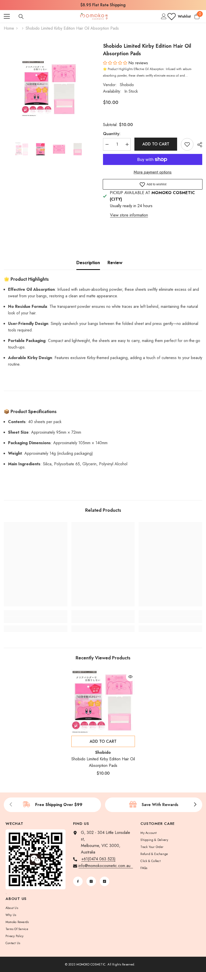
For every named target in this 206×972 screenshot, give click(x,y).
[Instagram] (91, 881)
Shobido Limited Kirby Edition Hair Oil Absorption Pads (103, 762)
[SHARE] (197, 145)
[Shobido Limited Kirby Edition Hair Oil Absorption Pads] (103, 701)
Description (88, 262)
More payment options (153, 172)
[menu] (7, 16)
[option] (103, 5)
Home (9, 28)
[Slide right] (195, 805)
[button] (115, 63)
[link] (35, 619)
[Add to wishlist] (187, 144)
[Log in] (164, 16)
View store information (129, 215)
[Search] (21, 17)
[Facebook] (78, 881)
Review (115, 262)
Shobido (127, 85)
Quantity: (111, 134)
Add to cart (155, 144)
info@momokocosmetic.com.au (105, 866)
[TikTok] (104, 881)
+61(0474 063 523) (98, 859)
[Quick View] (130, 676)
